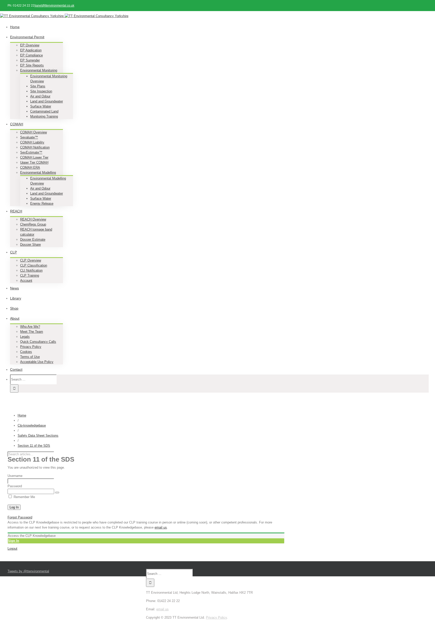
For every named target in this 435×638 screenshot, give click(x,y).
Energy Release (41, 203)
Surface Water (40, 106)
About (14, 318)
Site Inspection (41, 91)
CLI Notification (31, 270)
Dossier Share (30, 244)
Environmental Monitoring (38, 70)
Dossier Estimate (32, 239)
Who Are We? (30, 326)
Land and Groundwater (46, 101)
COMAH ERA (30, 167)
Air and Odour (40, 96)
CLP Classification (33, 265)
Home (15, 27)
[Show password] (57, 492)
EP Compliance (31, 55)
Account (26, 280)
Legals (25, 337)
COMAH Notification (35, 147)
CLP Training (29, 275)
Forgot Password (20, 517)
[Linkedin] (217, 622)
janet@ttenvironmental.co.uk (54, 5)
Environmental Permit (27, 37)
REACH (16, 211)
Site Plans (37, 86)
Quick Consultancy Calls (38, 342)
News (14, 288)
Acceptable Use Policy (36, 362)
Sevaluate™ (29, 137)
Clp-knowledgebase (32, 425)
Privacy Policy (30, 347)
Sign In (13, 541)
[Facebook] (213, 622)
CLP (13, 252)
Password (15, 486)
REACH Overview (33, 219)
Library (15, 298)
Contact (16, 369)
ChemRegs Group (33, 224)
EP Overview (29, 45)
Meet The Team (31, 331)
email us (161, 527)
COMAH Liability (32, 142)
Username (15, 476)
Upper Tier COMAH (34, 162)
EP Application (31, 50)
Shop (14, 308)
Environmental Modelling (38, 172)
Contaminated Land (44, 111)
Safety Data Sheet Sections (38, 435)
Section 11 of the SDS (34, 445)
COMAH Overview (33, 132)
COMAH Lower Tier (34, 157)
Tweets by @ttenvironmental (28, 571)
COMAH (16, 124)
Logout (12, 548)
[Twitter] (215, 622)
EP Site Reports (32, 65)
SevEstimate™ (31, 152)
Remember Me (24, 497)
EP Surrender (30, 60)
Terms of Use (30, 357)
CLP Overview (30, 260)
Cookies (26, 352)
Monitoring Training (44, 116)
